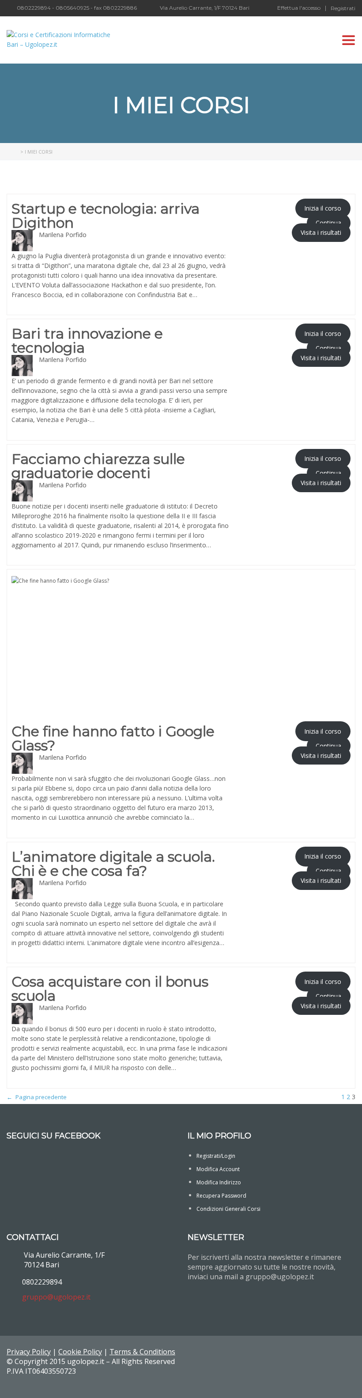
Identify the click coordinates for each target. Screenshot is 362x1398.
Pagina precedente (37, 1097)
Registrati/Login (215, 1156)
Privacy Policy (29, 1352)
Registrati (343, 8)
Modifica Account (218, 1169)
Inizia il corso (322, 208)
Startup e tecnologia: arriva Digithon (105, 216)
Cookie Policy (80, 1352)
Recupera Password (221, 1195)
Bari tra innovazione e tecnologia (87, 341)
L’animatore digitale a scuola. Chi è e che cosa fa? (113, 864)
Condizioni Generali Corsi (228, 1209)
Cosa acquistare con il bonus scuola (109, 989)
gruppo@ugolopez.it (56, 1297)
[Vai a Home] (13, 151)
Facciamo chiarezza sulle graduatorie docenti (98, 466)
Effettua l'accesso (299, 8)
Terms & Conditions (142, 1352)
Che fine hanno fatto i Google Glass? (113, 738)
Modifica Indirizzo (218, 1182)
